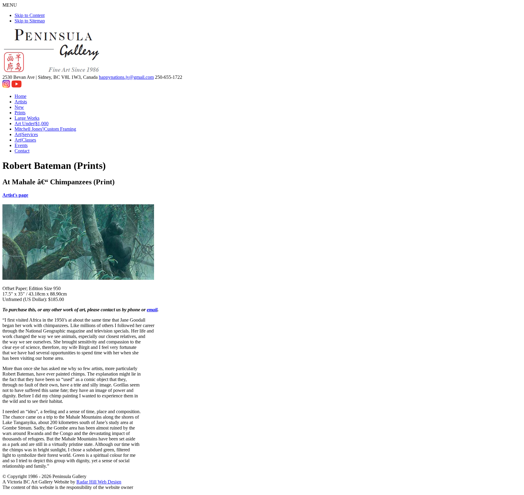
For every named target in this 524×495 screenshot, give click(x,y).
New (19, 107)
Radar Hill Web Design (98, 481)
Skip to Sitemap (30, 20)
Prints (20, 112)
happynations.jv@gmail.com (126, 77)
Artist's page (15, 195)
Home (20, 96)
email (152, 309)
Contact (22, 150)
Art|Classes (25, 139)
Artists (21, 101)
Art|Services (26, 134)
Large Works (27, 118)
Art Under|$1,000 (32, 123)
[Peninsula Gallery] (52, 71)
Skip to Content (30, 15)
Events (21, 145)
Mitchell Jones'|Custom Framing (45, 129)
